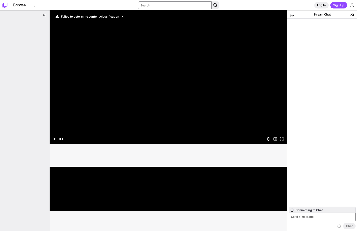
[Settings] (268, 139)
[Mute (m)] (61, 139)
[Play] (168, 77)
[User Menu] (352, 5)
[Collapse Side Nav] (44, 15)
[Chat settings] (339, 226)
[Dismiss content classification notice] (122, 16)
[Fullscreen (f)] (281, 139)
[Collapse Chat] (292, 15)
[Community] (352, 14)
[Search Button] (215, 5)
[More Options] (34, 5)
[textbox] (323, 217)
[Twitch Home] (5, 5)
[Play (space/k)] (54, 139)
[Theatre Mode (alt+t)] (275, 139)
